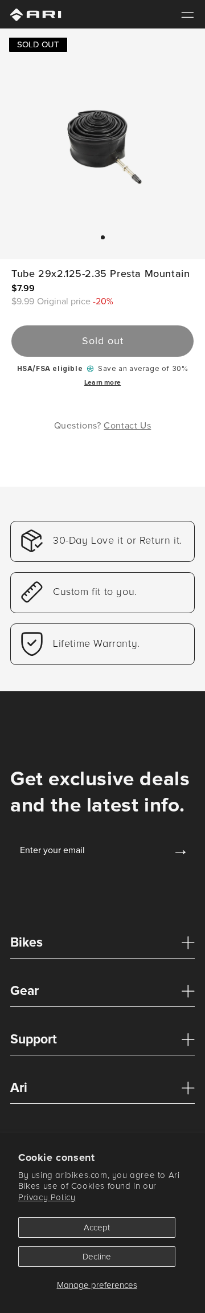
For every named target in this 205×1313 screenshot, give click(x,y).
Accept (97, 1227)
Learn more (102, 382)
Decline (97, 1256)
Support (33, 1039)
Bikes (26, 943)
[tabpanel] (102, 139)
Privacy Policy (46, 1197)
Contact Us (127, 425)
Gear (24, 991)
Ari (18, 1088)
